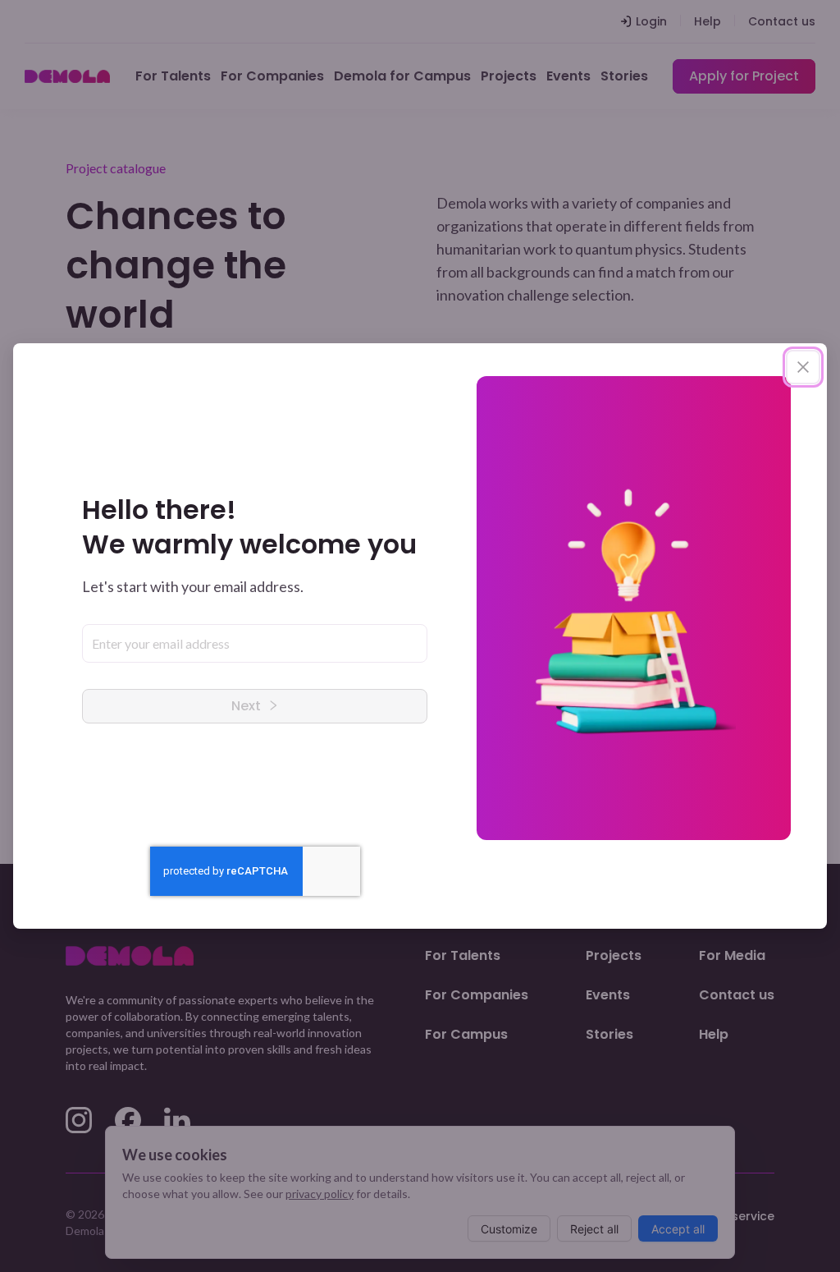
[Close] (803, 367)
